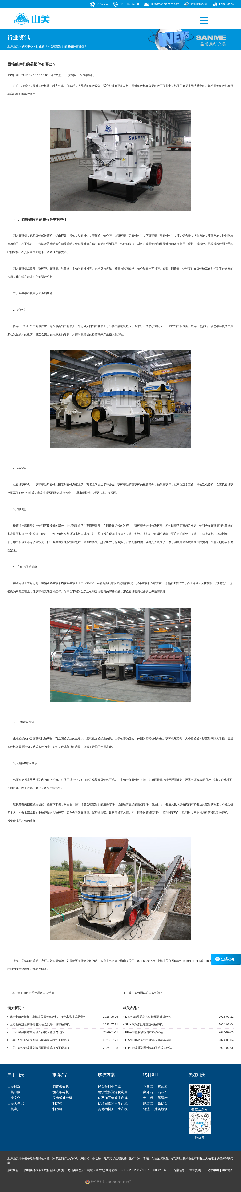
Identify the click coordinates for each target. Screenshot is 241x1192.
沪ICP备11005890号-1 (154, 1170)
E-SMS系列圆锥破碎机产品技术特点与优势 (37, 1032)
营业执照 (195, 1170)
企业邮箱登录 (199, 4)
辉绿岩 (163, 1098)
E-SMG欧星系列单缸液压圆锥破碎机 (148, 1040)
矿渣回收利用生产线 (113, 1103)
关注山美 (197, 1074)
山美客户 (13, 1109)
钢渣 (146, 1109)
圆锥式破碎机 (44, 235)
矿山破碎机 (71, 1158)
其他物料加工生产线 (113, 1109)
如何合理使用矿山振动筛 (38, 992)
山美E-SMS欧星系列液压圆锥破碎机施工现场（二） (42, 1040)
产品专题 (102, 4)
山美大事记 (15, 1103)
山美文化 (13, 1098)
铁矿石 (163, 1103)
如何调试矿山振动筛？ (148, 992)
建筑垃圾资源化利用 (113, 1092)
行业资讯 (41, 46)
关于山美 (15, 1074)
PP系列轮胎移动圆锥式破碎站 (144, 1032)
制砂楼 (57, 1103)
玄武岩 (163, 1086)
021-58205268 (129, 4)
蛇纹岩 (148, 1103)
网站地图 (227, 1170)
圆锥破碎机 (87, 75)
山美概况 (13, 1086)
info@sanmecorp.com (165, 4)
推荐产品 (60, 1074)
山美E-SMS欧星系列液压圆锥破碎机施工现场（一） (42, 1047)
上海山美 (13, 46)
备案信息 (179, 1170)
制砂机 (57, 1109)
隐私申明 (213, 1170)
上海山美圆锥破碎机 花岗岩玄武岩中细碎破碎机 (40, 1024)
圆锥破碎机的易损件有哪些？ (68, 46)
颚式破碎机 (60, 1092)
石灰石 (163, 1092)
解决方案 (106, 1074)
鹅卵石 (148, 1092)
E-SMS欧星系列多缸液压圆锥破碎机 (148, 1016)
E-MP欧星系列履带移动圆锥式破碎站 (148, 1047)
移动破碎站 (31, 960)
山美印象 (13, 1092)
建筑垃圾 (161, 1109)
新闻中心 (27, 46)
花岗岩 (148, 1086)
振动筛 (96, 1158)
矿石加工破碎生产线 (113, 1098)
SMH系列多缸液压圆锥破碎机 (144, 1024)
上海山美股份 (125, 960)
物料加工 (151, 1074)
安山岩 (148, 1098)
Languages (226, 4)
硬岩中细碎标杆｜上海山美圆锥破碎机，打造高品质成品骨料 (48, 1016)
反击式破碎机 (62, 1098)
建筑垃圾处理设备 (115, 1158)
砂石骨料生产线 (109, 1086)
